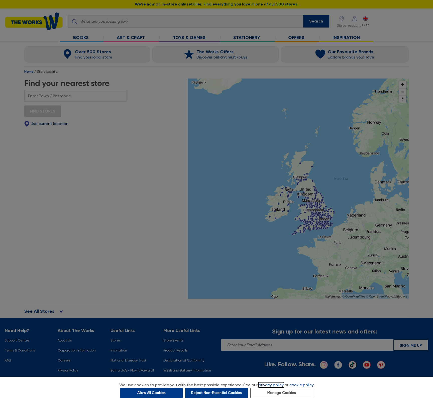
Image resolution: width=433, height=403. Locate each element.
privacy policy (271, 384)
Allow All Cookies (151, 393)
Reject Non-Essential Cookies (216, 393)
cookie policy (301, 384)
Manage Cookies (281, 393)
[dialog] (216, 390)
